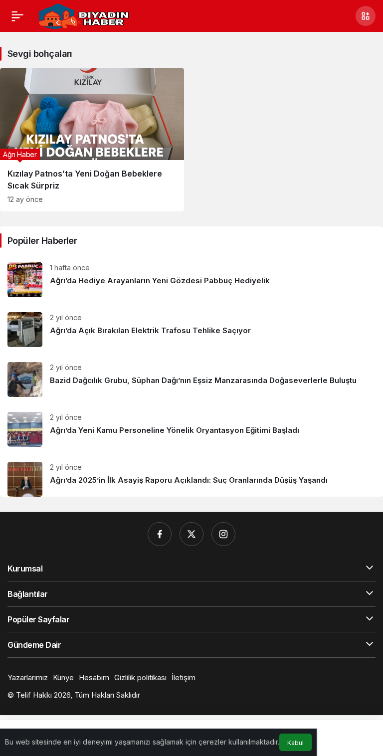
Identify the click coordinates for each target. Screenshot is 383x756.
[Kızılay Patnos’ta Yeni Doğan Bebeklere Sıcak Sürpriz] (92, 139)
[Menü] (17, 16)
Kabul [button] (295, 743)
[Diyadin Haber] (83, 15)
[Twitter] (191, 534)
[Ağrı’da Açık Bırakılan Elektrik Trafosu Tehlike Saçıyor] (191, 330)
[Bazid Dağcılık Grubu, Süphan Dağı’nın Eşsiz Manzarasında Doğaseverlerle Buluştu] (191, 379)
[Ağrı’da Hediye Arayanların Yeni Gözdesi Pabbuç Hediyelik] (191, 280)
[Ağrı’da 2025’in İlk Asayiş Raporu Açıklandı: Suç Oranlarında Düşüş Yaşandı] (191, 475)
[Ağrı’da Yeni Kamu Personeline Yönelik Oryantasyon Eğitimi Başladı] (191, 429)
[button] (366, 16)
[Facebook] (160, 534)
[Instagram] (223, 534)
